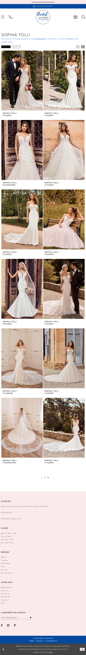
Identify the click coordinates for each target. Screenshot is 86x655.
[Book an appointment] (75, 17)
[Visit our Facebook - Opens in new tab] (1, 625)
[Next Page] (48, 477)
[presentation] (22, 80)
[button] (6, 46)
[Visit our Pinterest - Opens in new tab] (15, 625)
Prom (3, 566)
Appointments (6, 587)
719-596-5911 (39, 38)
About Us (4, 590)
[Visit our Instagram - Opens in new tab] (8, 625)
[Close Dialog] (3, 649)
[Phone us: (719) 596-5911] (10, 17)
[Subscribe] (31, 617)
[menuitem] (10, 17)
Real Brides (5, 597)
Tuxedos (4, 560)
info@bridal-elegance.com (11, 519)
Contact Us (5, 594)
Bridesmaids (6, 563)
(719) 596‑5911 (6, 512)
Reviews (4, 600)
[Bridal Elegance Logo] (43, 17)
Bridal (3, 557)
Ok (82, 649)
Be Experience (7, 573)
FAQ (2, 603)
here (50, 652)
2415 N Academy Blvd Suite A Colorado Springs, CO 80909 (25, 506)
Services (4, 570)
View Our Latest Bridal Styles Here (43, 2)
